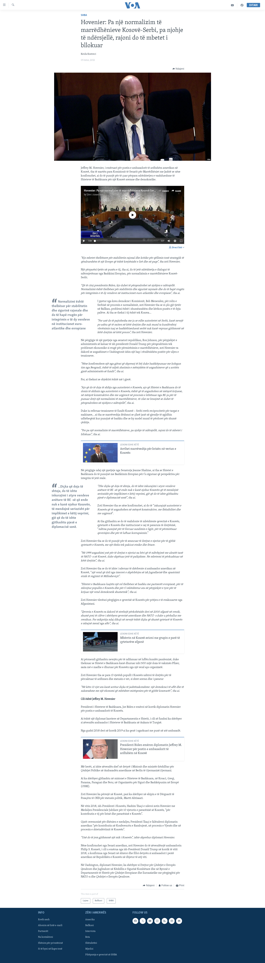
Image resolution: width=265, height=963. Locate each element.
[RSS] (164, 921)
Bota (87, 937)
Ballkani (89, 925)
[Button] (178, 69)
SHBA (84, 15)
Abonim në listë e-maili (50, 925)
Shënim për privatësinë (50, 943)
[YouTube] (232, 5)
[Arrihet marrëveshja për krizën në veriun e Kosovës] (100, 452)
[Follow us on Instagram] (157, 921)
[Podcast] (172, 921)
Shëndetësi (91, 943)
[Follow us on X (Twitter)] (143, 921)
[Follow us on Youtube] (150, 921)
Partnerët (43, 931)
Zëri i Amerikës (95, 195)
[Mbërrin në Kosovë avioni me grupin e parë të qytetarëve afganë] (100, 641)
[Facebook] (242, 5)
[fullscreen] (181, 241)
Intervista (90, 931)
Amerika (90, 919)
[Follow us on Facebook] (135, 921)
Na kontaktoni (45, 937)
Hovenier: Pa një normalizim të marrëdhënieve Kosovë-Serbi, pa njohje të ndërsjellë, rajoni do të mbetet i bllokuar (152, 190)
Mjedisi (89, 949)
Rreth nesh (44, 919)
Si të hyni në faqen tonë (50, 949)
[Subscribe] (179, 921)
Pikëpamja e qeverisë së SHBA (101, 954)
